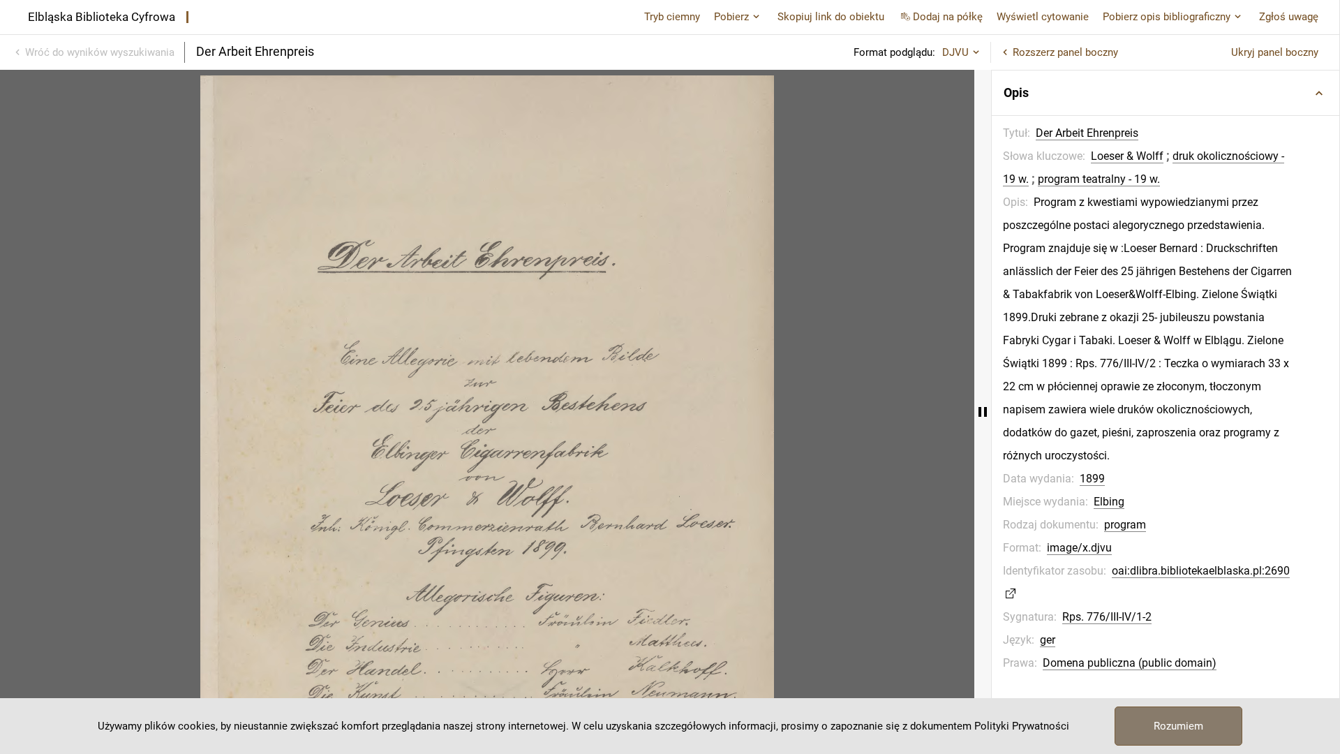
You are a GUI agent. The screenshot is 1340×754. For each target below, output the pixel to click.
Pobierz (731, 16)
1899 (1092, 478)
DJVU (955, 52)
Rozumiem (1178, 726)
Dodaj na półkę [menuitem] (948, 16)
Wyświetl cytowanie (1043, 16)
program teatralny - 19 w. (1099, 179)
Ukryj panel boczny (1274, 52)
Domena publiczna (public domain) (1129, 663)
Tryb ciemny (672, 16)
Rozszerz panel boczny (1065, 52)
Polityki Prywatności (1021, 726)
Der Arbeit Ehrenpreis (1087, 133)
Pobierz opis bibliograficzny (1166, 16)
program (1125, 524)
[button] (1165, 93)
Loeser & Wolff (1127, 156)
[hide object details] (982, 412)
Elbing (1109, 501)
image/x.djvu (1079, 547)
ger (1047, 639)
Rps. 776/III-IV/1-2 (1107, 616)
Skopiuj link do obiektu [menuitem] (830, 16)
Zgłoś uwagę (1288, 16)
